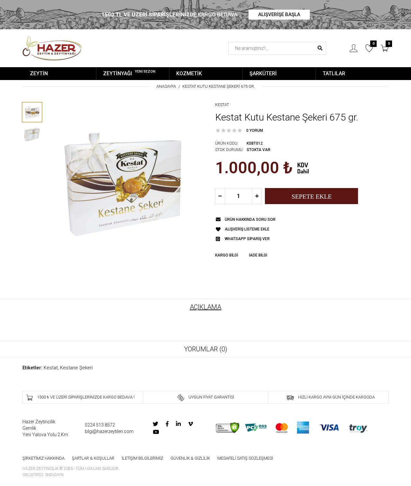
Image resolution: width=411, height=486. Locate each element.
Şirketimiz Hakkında (43, 458)
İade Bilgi (258, 255)
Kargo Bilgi (226, 255)
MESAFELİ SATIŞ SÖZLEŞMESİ (245, 458)
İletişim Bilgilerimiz (142, 458)
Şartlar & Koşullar (93, 458)
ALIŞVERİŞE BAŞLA (279, 14)
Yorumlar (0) (205, 349)
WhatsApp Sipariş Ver (247, 239)
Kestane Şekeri (76, 368)
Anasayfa (166, 86)
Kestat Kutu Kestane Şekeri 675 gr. (218, 86)
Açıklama (205, 307)
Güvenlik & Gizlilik (190, 458)
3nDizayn (54, 475)
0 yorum (254, 130)
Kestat (222, 105)
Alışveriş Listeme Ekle (247, 229)
